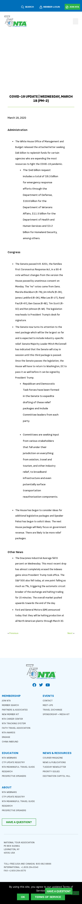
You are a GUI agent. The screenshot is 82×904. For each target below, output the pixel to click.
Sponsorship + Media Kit (56, 714)
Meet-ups (48, 705)
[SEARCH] (22, 7)
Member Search (10, 705)
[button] (75, 21)
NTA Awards (8, 732)
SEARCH (29, 7)
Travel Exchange (52, 709)
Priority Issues (51, 771)
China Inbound (10, 741)
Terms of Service (48, 896)
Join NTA (6, 700)
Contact (48, 700)
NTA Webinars (9, 757)
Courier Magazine (53, 757)
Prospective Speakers (14, 776)
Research (7, 771)
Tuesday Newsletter (54, 767)
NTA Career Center (12, 719)
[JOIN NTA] (67, 7)
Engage (6, 737)
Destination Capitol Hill (56, 776)
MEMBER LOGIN (51, 7)
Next (70, 633)
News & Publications (54, 762)
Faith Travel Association (16, 728)
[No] (75, 893)
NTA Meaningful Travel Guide (18, 767)
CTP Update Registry (13, 762)
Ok (23, 896)
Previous (13, 633)
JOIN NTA (74, 7)
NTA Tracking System (14, 723)
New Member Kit (10, 714)
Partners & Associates (15, 709)
